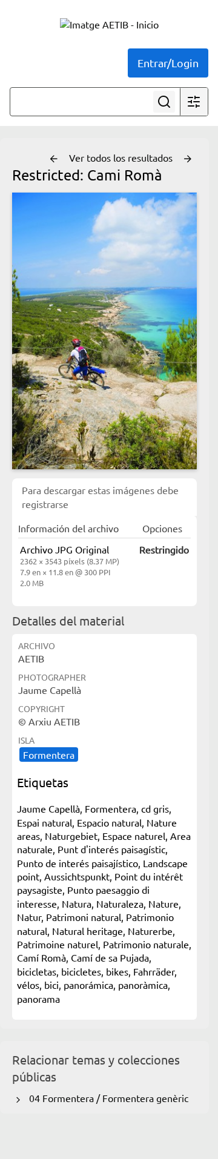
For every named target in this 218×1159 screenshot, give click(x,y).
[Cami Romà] (104, 331)
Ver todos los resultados (122, 157)
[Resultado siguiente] (188, 159)
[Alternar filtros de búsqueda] (194, 102)
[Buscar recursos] (164, 102)
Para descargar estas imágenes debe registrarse (100, 496)
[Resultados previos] (54, 159)
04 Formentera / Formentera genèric (106, 1098)
